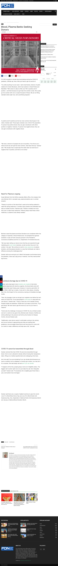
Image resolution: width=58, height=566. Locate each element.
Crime (31, 11)
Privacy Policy (31, 0)
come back (28, 299)
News (5, 22)
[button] (55, 11)
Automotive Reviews (7, 14)
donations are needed (24, 284)
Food (23, 14)
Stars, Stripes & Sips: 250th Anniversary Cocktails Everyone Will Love (13, 535)
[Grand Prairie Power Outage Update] (23, 530)
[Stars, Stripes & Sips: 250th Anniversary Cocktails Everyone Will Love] (4, 536)
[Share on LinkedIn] (1, 284)
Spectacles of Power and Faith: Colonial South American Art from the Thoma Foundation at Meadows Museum (47, 50)
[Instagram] (56, 1)
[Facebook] (54, 1)
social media (12, 245)
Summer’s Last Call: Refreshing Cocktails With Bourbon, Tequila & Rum (13, 524)
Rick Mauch (11, 453)
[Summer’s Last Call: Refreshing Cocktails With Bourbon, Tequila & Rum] (4, 525)
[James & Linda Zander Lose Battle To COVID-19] (23, 536)
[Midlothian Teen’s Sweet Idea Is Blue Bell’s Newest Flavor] (23, 525)
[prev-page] (2, 508)
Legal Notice (16, 14)
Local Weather (15, 11)
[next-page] (3, 508)
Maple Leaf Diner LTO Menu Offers (46, 54)
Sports (40, 11)
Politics (36, 11)
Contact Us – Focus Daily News (23, 0)
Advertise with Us (15, 0)
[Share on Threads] (1, 289)
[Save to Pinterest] (1, 281)
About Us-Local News (9, 0)
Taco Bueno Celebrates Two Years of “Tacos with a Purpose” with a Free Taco (6, 503)
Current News (6, 11)
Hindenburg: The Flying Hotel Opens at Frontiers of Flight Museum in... (12, 530)
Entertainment (48, 11)
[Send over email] (1, 287)
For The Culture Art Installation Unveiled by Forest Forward (48, 57)
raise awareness (29, 247)
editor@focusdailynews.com (25, 560)
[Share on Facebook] (1, 276)
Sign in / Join (3, 0)
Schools (27, 11)
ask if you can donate (28, 363)
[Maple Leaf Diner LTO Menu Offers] (31, 497)
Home (2, 22)
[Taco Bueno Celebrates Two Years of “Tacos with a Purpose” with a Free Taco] (7, 497)
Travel (21, 11)
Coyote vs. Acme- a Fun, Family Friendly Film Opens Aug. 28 (48, 61)
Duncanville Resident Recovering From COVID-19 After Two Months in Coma (30, 447)
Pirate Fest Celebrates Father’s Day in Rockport (8, 447)
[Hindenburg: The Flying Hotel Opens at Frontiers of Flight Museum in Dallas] (4, 530)
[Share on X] (1, 279)
